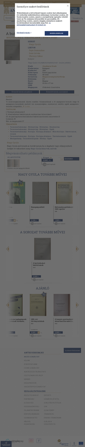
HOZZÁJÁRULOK (56, 33)
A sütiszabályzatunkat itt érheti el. (34, 24)
